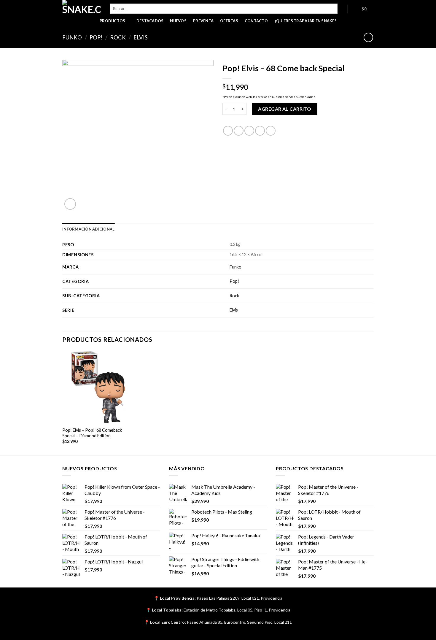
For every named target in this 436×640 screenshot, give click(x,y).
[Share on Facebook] (228, 131)
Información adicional (88, 229)
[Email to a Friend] (249, 131)
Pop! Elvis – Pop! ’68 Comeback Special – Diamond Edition (92, 433)
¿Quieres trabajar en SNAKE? (305, 20)
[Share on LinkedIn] (271, 131)
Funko (72, 37)
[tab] (88, 229)
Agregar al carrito (284, 109)
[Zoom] (70, 204)
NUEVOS (178, 20)
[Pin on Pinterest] (260, 131)
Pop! (96, 37)
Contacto (256, 20)
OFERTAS (229, 20)
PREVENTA (203, 20)
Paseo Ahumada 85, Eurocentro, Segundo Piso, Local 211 (239, 622)
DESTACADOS (150, 20)
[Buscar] (342, 9)
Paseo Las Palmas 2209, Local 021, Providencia (239, 598)
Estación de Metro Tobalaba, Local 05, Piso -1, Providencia (237, 609)
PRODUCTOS (112, 20)
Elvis (140, 37)
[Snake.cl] (81, 7)
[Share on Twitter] (239, 131)
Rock (118, 37)
